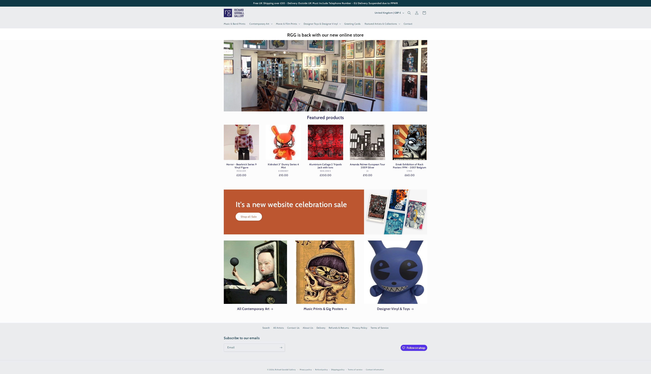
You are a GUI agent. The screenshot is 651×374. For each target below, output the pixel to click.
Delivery (321, 327)
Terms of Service (380, 327)
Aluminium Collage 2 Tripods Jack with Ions (325, 166)
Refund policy (321, 369)
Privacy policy (306, 369)
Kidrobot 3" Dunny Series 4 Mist (283, 166)
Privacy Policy (359, 327)
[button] (260, 23)
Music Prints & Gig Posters (323, 309)
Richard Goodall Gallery (285, 369)
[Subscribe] (281, 348)
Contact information (375, 369)
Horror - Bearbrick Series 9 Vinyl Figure (241, 166)
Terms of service (355, 369)
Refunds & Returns (339, 327)
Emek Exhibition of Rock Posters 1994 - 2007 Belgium (409, 166)
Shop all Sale (249, 216)
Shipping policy (338, 369)
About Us (308, 327)
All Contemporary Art (253, 309)
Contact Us (293, 327)
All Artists (278, 327)
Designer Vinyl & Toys (393, 309)
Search (266, 327)
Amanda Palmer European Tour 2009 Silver (367, 166)
